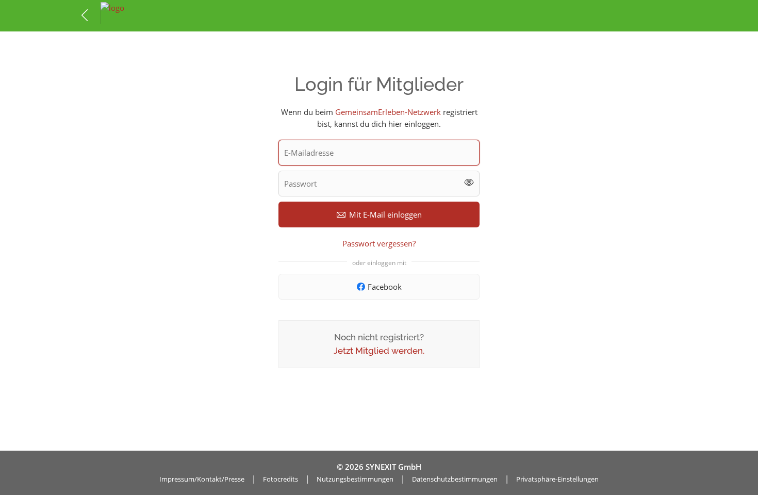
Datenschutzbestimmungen (455, 479)
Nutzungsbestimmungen (355, 479)
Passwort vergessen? (379, 243)
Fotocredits (280, 479)
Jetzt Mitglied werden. (379, 350)
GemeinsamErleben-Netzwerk (388, 112)
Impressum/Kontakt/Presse (201, 479)
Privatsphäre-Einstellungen (557, 479)
